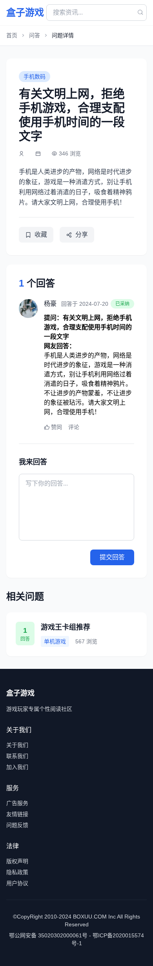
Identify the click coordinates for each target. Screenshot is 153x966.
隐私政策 (17, 872)
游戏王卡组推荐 (65, 627)
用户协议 (17, 883)
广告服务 (17, 803)
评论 (73, 427)
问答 (34, 35)
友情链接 (17, 814)
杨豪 (50, 303)
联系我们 (17, 756)
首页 (11, 35)
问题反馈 (17, 825)
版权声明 (17, 861)
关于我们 (17, 745)
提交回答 (112, 557)
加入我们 (17, 767)
